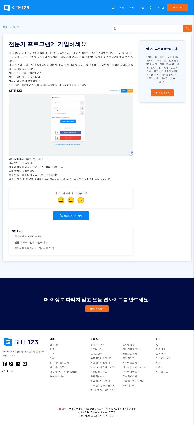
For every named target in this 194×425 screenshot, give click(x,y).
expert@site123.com (66, 179)
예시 (132, 7)
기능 (52, 353)
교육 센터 (161, 353)
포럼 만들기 (129, 358)
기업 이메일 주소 (131, 349)
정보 (158, 344)
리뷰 (52, 358)
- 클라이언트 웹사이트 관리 (27, 236)
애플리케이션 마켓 (64, 371)
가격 (122, 7)
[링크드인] (18, 364)
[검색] (187, 28)
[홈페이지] (113, 7)
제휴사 (159, 362)
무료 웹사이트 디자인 (133, 380)
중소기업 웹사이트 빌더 (102, 389)
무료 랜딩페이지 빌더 (101, 358)
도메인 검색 (96, 353)
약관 (81, 415)
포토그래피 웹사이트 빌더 (103, 367)
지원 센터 (161, 349)
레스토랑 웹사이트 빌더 (135, 367)
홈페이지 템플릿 (58, 367)
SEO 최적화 (128, 385)
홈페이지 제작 (97, 344)
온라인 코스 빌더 (131, 362)
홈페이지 (54, 344)
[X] (11, 364)
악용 (105, 415)
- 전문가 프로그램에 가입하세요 (29, 242)
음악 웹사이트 (97, 376)
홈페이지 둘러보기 (59, 362)
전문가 (16, 26)
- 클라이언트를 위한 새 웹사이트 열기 (33, 248)
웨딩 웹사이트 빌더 (100, 380)
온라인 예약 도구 (131, 371)
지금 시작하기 (177, 7)
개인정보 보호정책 (93, 415)
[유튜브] (25, 364)
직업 (163, 358)
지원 (142, 7)
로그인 (160, 7)
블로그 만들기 (130, 353)
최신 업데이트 (57, 376)
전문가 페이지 (16, 76)
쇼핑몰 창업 (96, 349)
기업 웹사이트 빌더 (100, 362)
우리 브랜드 (162, 371)
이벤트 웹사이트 (98, 371)
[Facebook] (5, 364)
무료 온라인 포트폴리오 (102, 385)
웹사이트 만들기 (162, 93)
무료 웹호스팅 (130, 376)
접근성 (112, 415)
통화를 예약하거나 (44, 179)
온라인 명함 (129, 344)
